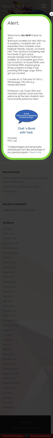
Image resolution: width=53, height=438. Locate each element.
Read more (35, 152)
